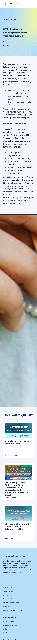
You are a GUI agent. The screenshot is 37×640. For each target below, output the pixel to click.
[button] (33, 4)
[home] (11, 4)
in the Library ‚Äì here (22, 135)
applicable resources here (15, 141)
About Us (7, 587)
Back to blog (11, 19)
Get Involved (9, 618)
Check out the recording (14, 109)
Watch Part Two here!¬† (14, 123)
